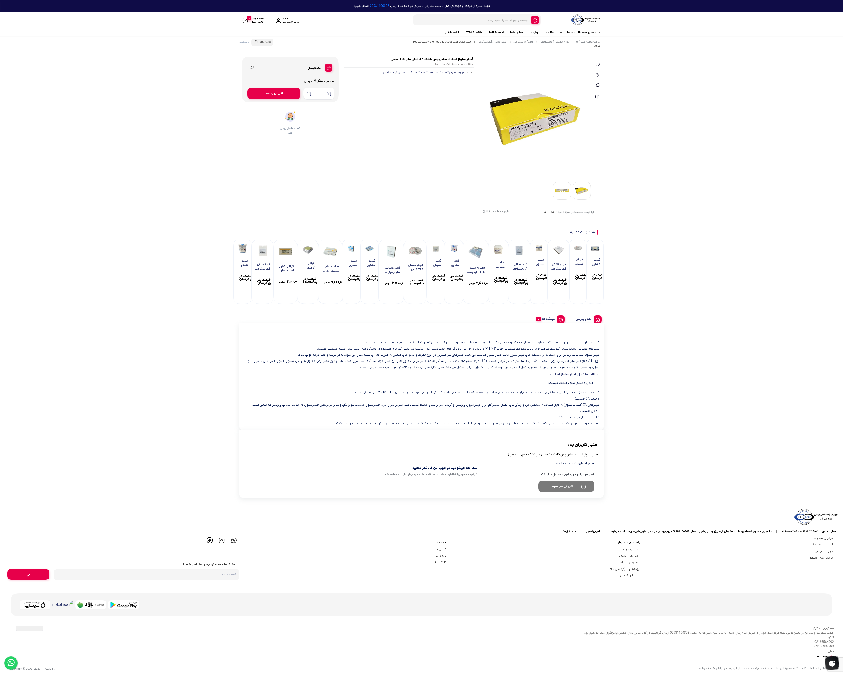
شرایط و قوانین (630, 576)
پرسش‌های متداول (821, 558)
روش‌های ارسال (629, 556)
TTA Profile (474, 32)
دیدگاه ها (548, 319)
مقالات (550, 32)
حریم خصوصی (823, 551)
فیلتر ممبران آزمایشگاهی (492, 42)
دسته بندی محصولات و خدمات (583, 32)
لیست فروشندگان (821, 545)
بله (553, 212)
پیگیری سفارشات (822, 538)
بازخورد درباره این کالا (497, 211)
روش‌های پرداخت (629, 562)
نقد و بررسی (584, 319)
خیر (545, 212)
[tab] (587, 318)
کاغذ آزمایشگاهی (523, 42)
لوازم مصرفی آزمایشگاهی (554, 42)
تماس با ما (516, 32)
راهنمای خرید (631, 549)
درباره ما (534, 32)
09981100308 (379, 6)
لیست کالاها (496, 32)
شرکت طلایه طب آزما (588, 42)
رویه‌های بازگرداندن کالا (625, 569)
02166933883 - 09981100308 (800, 531)
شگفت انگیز (452, 32)
